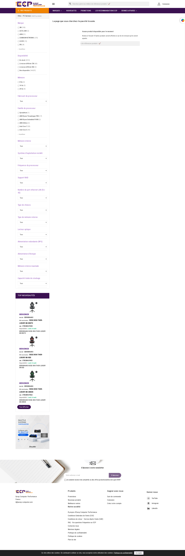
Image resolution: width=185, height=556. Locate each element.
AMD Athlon (25, 123)
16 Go (22, 85)
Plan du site (72, 540)
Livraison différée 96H (28, 67)
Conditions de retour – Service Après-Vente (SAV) (85, 519)
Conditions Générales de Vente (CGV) (81, 516)
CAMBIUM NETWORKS (29, 38)
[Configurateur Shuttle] (32, 432)
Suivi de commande (114, 497)
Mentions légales (74, 529)
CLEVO (23, 41)
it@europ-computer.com (24, 502)
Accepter (139, 553)
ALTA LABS (24, 31)
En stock (25, 60)
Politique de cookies (75, 536)
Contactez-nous (73, 526)
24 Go (22, 89)
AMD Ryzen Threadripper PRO (31, 116)
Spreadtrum (24, 113)
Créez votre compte (114, 503)
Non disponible (28, 70)
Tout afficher (24, 407)
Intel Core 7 (25, 126)
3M (22, 27)
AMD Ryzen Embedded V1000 (30, 119)
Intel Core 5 (25, 130)
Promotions (72, 497)
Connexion (110, 500)
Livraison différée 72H (28, 63)
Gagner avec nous (115, 491)
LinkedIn (154, 508)
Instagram (155, 503)
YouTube (155, 498)
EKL (22, 44)
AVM (22, 34)
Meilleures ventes (74, 503)
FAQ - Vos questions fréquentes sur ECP (82, 522)
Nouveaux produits (74, 500)
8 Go (22, 82)
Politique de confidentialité (77, 533)
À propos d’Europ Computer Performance (82, 512)
